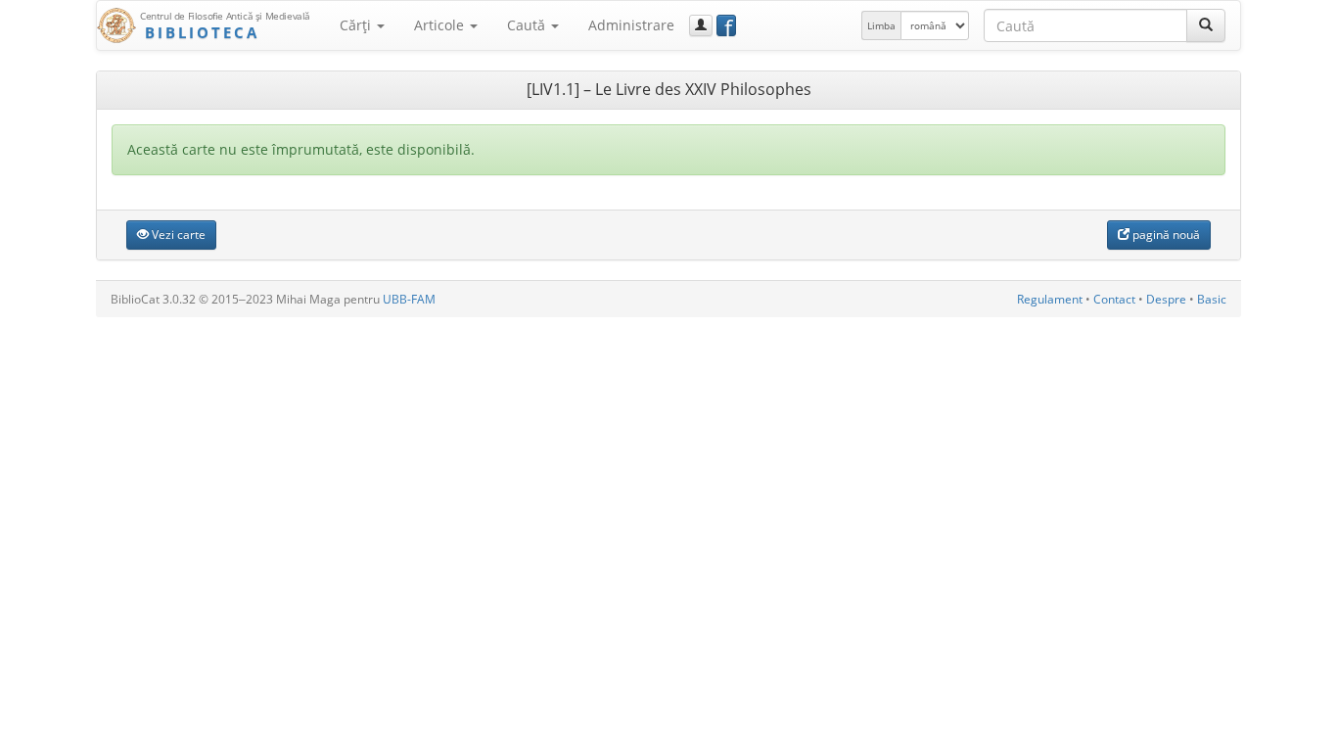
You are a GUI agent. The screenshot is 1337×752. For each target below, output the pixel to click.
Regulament (1050, 299)
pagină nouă (1165, 234)
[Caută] (1205, 25)
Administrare (631, 25)
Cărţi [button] (357, 25)
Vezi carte (177, 234)
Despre (1166, 299)
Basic (1211, 299)
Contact (1114, 299)
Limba (881, 25)
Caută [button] (528, 25)
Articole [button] (441, 25)
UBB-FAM (409, 299)
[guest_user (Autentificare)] (701, 25)
